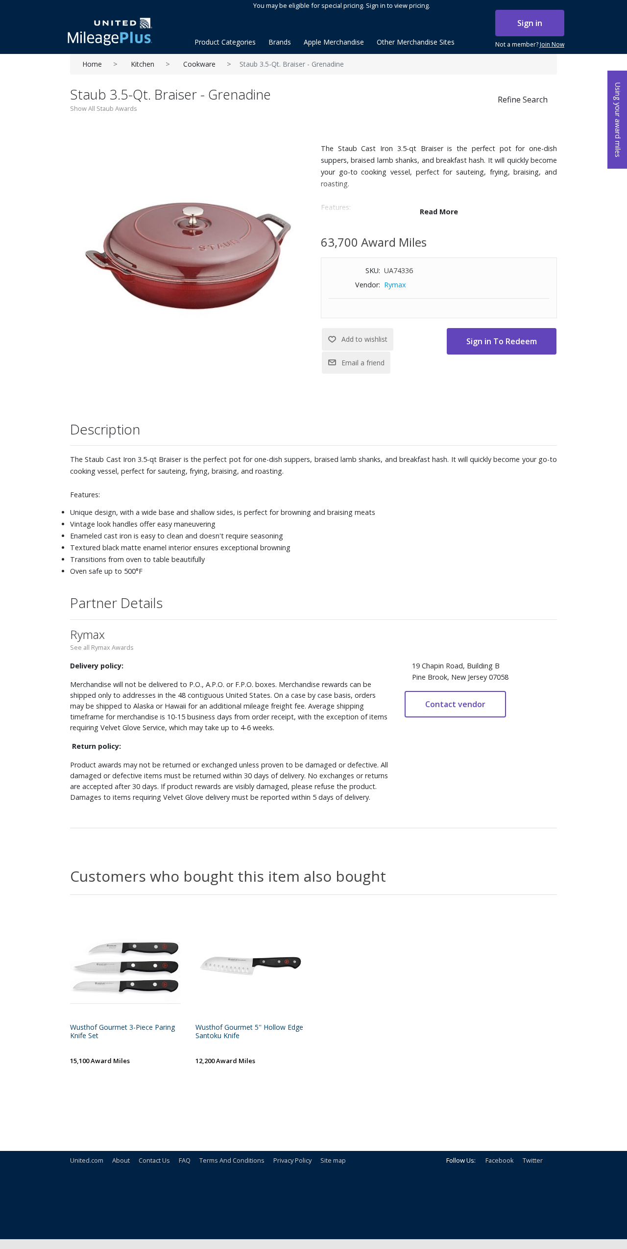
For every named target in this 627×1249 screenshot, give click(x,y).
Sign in (529, 23)
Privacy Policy (292, 1160)
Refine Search (523, 99)
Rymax (395, 284)
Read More (439, 211)
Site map (333, 1160)
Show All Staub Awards (103, 108)
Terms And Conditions (232, 1160)
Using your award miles (618, 119)
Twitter (533, 1160)
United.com (86, 1160)
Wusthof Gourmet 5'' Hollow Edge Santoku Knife (249, 1031)
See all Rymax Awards (102, 647)
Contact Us (154, 1160)
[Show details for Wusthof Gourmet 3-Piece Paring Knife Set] (125, 965)
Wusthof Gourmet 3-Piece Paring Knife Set (122, 1031)
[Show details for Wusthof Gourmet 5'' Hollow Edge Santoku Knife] (250, 965)
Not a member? (529, 44)
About (121, 1160)
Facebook (499, 1160)
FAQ (185, 1160)
